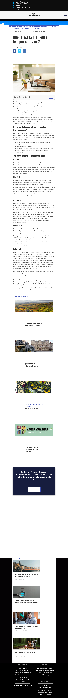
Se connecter (45, 685)
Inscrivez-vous (34, 489)
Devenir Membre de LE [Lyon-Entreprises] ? (23, 686)
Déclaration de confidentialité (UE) (23, 672)
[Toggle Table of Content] (51, 97)
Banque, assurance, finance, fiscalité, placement (27, 28)
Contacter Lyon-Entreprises (22, 679)
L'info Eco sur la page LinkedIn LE (45, 668)
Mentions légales (23, 677)
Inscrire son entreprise (21, 4)
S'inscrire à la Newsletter (45, 688)
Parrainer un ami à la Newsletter (45, 690)
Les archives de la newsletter (45, 692)
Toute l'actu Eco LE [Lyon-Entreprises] (45, 670)
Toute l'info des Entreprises (45, 672)
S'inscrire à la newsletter (21, 2)
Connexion (17, 9)
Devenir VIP (18, 5)
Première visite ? (23, 668)
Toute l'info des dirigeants (45, 675)
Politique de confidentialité (22, 670)
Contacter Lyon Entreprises (22, 7)
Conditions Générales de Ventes (22, 675)
